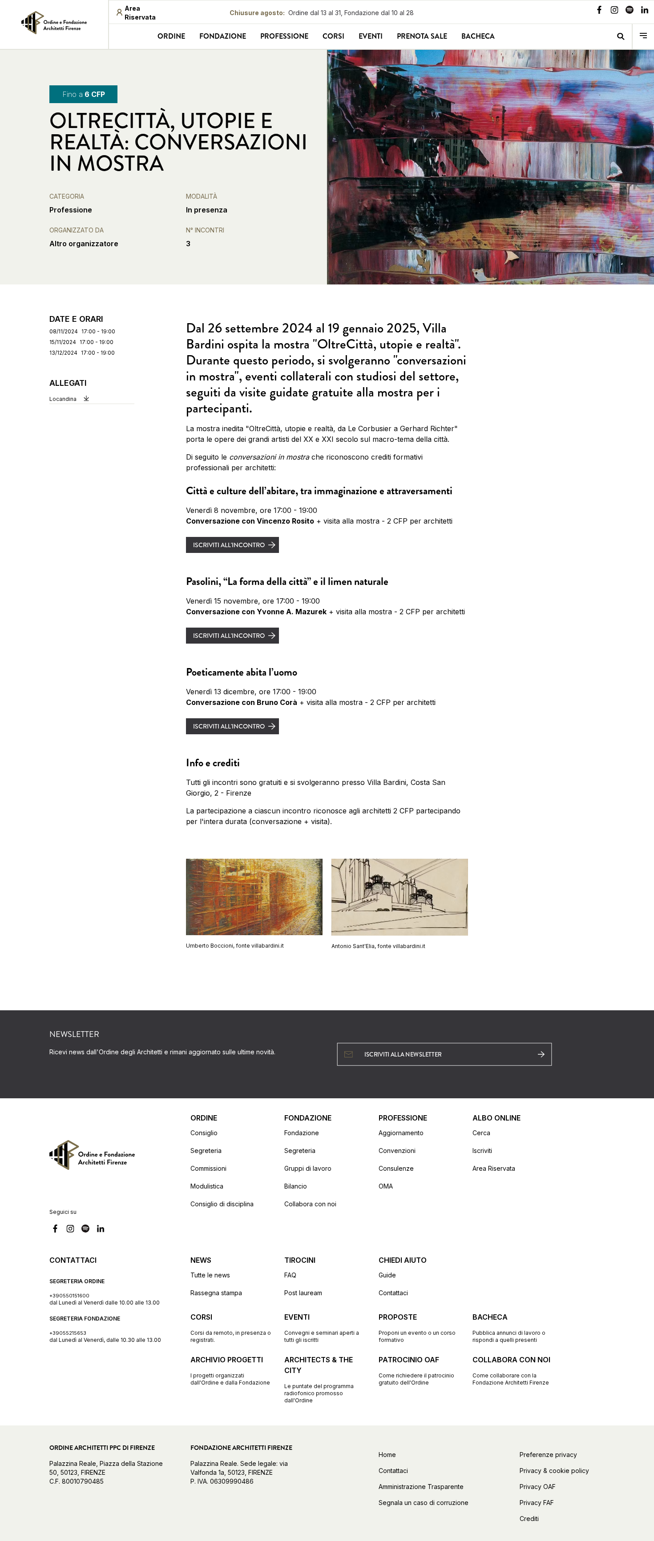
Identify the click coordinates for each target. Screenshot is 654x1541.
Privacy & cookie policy (554, 1470)
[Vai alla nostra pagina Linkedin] (644, 11)
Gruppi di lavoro (307, 1168)
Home (387, 1454)
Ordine (171, 36)
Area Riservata (493, 1168)
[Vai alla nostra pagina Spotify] (629, 11)
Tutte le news (210, 1275)
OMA (386, 1186)
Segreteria (206, 1150)
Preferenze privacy (548, 1454)
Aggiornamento (401, 1133)
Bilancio (295, 1186)
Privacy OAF (538, 1486)
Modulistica (206, 1186)
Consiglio (204, 1133)
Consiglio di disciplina (222, 1204)
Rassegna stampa (216, 1293)
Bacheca (478, 36)
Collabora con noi (310, 1204)
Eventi (371, 36)
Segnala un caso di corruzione (423, 1502)
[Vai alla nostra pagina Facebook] (599, 11)
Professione (284, 36)
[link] (54, 22)
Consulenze (396, 1168)
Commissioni (208, 1168)
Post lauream (303, 1293)
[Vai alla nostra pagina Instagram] (614, 11)
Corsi (333, 36)
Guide (387, 1275)
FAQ (290, 1275)
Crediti (529, 1518)
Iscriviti (482, 1150)
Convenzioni (397, 1150)
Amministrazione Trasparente (421, 1486)
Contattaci (393, 1293)
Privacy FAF (537, 1502)
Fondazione (222, 36)
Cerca (481, 1133)
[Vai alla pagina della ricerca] (620, 36)
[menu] (643, 36)
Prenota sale (422, 36)
